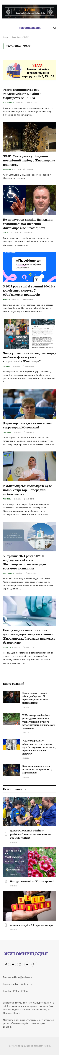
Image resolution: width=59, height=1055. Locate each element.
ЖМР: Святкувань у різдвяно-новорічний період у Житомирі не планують (29, 160)
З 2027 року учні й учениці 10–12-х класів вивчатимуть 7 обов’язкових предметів (29, 290)
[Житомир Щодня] (29, 28)
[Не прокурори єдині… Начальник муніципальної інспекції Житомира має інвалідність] (29, 200)
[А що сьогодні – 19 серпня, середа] (29, 906)
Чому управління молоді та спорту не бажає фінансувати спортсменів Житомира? (29, 357)
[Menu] (5, 28)
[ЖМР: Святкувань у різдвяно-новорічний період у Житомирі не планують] (29, 137)
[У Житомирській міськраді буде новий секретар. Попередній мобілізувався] (29, 466)
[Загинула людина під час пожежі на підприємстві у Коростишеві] (11, 770)
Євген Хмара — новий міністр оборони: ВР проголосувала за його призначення (35, 697)
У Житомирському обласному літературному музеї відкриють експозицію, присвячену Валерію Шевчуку (39, 747)
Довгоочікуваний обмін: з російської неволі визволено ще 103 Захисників (30, 834)
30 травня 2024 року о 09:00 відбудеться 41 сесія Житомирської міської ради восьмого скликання (24, 562)
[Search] (54, 28)
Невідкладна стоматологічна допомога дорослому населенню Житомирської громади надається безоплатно (29, 636)
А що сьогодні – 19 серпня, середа (31, 925)
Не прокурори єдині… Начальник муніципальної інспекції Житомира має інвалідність (28, 223)
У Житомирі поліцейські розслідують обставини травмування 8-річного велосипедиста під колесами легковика (38, 722)
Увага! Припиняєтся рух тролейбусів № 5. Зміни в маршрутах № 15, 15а (22, 94)
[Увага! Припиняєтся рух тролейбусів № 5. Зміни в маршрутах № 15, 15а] (29, 70)
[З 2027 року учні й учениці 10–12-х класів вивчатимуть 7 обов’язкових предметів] (29, 267)
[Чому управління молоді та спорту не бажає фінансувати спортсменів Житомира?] (29, 334)
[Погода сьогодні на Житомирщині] (29, 862)
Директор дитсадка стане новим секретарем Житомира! (27, 425)
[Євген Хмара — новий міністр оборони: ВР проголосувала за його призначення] (11, 697)
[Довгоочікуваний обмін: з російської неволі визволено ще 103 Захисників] (29, 811)
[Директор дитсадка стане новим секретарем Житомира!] (29, 404)
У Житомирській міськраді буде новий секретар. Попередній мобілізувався (27, 490)
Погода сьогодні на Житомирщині (32, 881)
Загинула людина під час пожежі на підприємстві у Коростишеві (37, 769)
